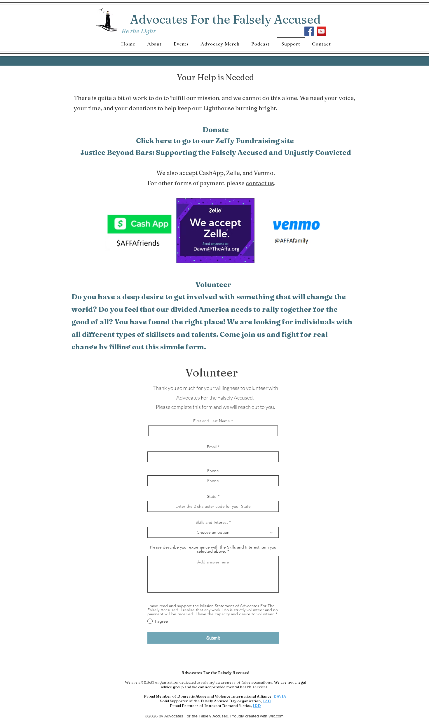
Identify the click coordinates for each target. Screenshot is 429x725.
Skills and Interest (212, 522)
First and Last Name (211, 421)
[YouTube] (321, 31)
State (212, 496)
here (164, 140)
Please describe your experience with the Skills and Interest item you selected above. (213, 549)
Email (212, 447)
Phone (213, 471)
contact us (260, 183)
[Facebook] (309, 31)
